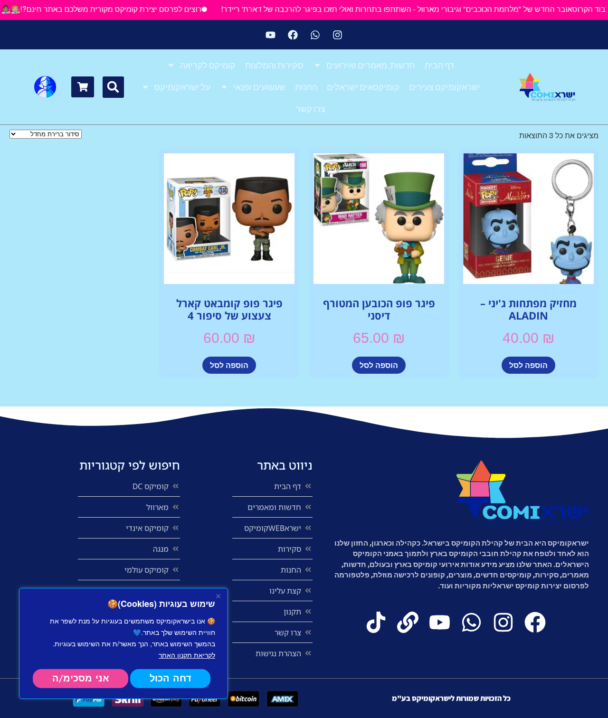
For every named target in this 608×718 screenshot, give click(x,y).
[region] (123, 643)
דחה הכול (170, 678)
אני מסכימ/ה (80, 678)
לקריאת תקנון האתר (187, 655)
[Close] (218, 596)
